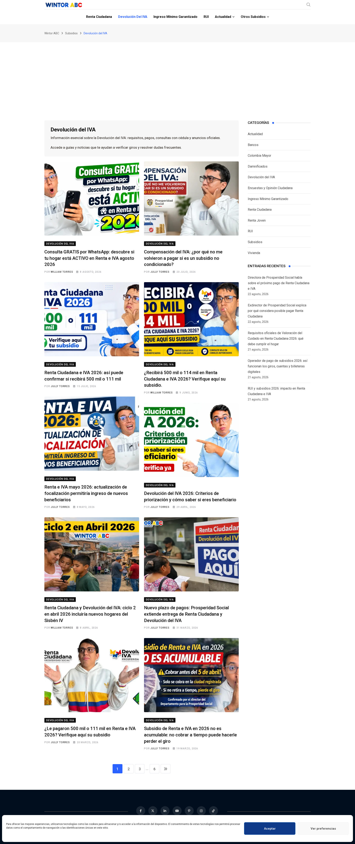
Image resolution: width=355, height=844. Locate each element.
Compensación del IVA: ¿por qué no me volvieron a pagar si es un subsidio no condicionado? (183, 258)
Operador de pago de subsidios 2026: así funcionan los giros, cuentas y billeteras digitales (277, 366)
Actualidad (223, 17)
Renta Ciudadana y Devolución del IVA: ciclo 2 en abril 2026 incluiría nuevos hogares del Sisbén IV (90, 614)
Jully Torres (159, 271)
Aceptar (270, 828)
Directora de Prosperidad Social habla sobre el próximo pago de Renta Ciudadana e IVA (278, 283)
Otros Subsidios (253, 17)
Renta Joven (257, 220)
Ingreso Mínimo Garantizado (175, 17)
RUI (206, 17)
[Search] (309, 4)
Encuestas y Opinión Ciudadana (270, 188)
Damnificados (257, 166)
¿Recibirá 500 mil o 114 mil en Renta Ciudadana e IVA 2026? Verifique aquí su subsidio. (185, 379)
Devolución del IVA (132, 17)
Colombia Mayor (259, 156)
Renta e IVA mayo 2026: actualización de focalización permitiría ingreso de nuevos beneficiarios (86, 493)
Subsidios (255, 242)
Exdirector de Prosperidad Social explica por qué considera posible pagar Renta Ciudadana (277, 310)
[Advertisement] (177, 73)
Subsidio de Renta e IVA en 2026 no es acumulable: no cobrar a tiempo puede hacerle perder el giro (190, 735)
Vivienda (254, 253)
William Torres (62, 271)
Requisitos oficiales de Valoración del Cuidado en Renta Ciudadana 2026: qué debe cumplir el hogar (275, 338)
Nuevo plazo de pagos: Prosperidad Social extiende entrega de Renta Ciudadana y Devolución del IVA (186, 614)
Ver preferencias (323, 828)
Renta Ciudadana (99, 17)
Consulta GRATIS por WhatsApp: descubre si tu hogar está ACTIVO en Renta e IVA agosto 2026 (89, 258)
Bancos (253, 145)
